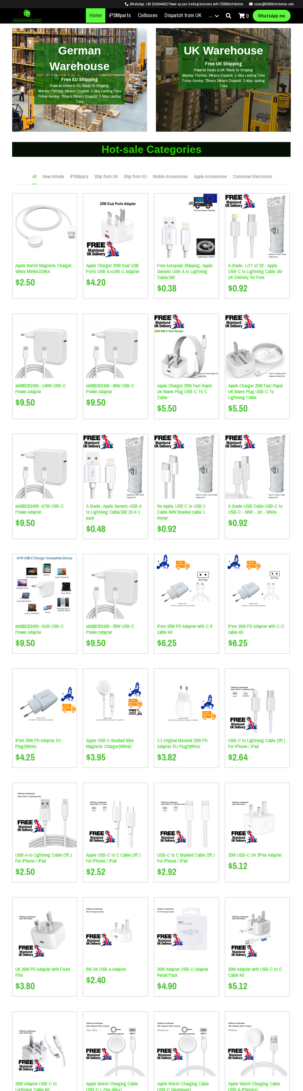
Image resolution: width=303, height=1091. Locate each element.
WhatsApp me (271, 15)
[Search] (228, 16)
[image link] (27, 15)
